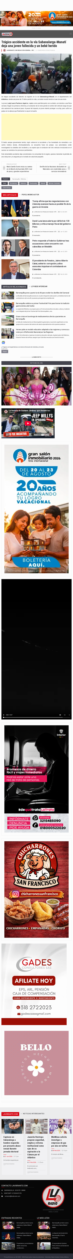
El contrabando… (37, 278)
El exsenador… (36, 235)
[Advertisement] (36, 127)
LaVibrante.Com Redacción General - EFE (20, 50)
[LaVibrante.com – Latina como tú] (7, 34)
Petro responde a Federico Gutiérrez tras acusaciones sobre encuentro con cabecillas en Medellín (50, 244)
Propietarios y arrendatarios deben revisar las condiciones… (25, 1246)
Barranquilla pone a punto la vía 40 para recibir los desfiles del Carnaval (42, 293)
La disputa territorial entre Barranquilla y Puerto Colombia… (60, 1235)
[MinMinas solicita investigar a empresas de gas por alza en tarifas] (60, 1126)
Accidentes (13, 183)
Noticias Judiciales (54, 183)
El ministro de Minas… (57, 1154)
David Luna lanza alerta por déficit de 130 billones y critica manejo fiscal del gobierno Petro (51, 224)
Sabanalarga (7, 187)
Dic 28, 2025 (63, 212)
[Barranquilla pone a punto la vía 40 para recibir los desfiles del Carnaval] (7, 295)
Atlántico (23, 183)
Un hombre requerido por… (11, 1160)
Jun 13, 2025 (63, 231)
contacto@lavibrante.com (12, 1196)
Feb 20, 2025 (63, 274)
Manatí (43, 183)
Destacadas (33, 183)
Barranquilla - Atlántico (19, 179)
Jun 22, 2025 (63, 251)
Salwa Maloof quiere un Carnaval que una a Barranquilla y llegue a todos (36, 403)
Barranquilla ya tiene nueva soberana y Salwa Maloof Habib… (25, 1225)
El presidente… (36, 215)
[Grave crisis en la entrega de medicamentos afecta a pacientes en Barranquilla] (7, 320)
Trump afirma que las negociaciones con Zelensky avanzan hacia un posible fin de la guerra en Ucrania (51, 204)
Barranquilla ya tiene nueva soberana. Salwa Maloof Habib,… (25, 1235)
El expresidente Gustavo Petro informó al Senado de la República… (60, 1246)
